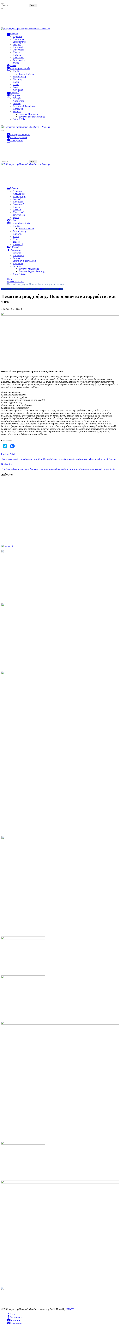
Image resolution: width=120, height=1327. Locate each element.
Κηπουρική (18, 109)
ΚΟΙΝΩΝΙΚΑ (28, 289)
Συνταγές (17, 111)
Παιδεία (16, 52)
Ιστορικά (17, 44)
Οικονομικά (18, 49)
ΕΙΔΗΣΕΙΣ (6, 289)
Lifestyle (17, 98)
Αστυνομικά (18, 39)
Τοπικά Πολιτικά (26, 74)
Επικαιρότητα (19, 42)
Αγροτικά (17, 36)
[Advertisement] (60, 177)
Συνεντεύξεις (19, 60)
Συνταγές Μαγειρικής (29, 114)
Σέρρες (16, 87)
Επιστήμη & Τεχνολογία (24, 106)
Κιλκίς (16, 82)
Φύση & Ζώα (19, 119)
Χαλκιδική (18, 90)
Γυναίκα (16, 103)
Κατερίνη (17, 79)
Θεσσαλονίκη (19, 76)
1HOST (69, 1309)
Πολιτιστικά (18, 57)
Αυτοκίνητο (18, 101)
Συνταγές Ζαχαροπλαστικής (31, 116)
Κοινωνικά (18, 47)
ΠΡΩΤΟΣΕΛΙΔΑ (55, 289)
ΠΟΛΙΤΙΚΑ (41, 289)
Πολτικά (17, 55)
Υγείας (16, 63)
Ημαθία (16, 71)
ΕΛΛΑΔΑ (16, 289)
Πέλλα (16, 84)
